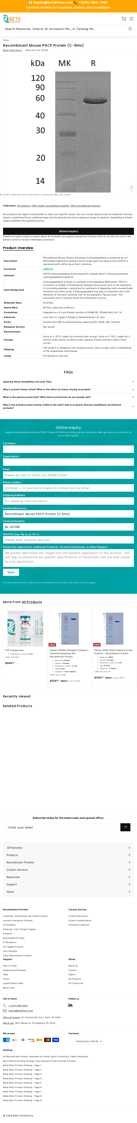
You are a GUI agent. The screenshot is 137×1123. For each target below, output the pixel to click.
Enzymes (7, 933)
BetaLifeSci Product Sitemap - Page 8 (22, 1096)
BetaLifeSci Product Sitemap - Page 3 (22, 1074)
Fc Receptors (9, 942)
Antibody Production (79, 925)
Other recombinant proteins (85, 205)
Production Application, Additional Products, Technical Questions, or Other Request (55, 547)
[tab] (18, 249)
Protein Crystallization (80, 920)
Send (11, 572)
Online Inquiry (68, 231)
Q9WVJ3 (48, 269)
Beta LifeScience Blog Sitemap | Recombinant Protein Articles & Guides (39, 1061)
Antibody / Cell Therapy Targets (19, 929)
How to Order (10, 965)
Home (6, 40)
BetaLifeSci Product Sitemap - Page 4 (22, 1078)
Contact (72, 970)
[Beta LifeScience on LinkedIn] (70, 1005)
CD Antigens (9, 925)
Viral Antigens (10, 951)
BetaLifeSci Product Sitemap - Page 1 (22, 1065)
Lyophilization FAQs (13, 983)
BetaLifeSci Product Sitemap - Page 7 (22, 1091)
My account (9, 987)
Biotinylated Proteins (14, 938)
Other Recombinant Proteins (17, 955)
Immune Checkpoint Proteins (18, 920)
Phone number (12, 482)
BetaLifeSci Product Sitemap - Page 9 (22, 1100)
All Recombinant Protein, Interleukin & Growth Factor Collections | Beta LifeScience (45, 1056)
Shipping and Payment (14, 970)
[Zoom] (131, 187)
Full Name (9, 443)
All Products (32, 602)
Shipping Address (14, 495)
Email (6, 469)
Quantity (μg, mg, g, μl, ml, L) (21, 534)
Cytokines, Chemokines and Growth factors (25, 916)
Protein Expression (78, 916)
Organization (11, 456)
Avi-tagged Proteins (13, 947)
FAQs (5, 974)
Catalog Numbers (14, 521)
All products (23, 205)
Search (72, 974)
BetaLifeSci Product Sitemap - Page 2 (22, 1069)
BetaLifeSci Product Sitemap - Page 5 (22, 1083)
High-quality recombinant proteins (50, 205)
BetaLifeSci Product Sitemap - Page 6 (22, 1087)
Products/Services (14, 508)
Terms (6, 979)
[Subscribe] (125, 827)
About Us (73, 965)
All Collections (75, 983)
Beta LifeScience (12, 50)
